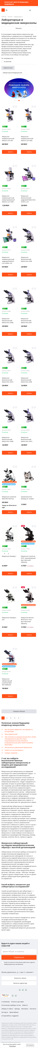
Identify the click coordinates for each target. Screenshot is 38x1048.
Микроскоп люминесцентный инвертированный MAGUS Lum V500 (8, 199)
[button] (15, 100)
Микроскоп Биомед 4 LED (9, 618)
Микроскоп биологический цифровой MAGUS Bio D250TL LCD (28, 199)
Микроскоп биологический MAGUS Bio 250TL (7, 380)
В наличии (7, 61)
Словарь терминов (11, 753)
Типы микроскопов (11, 734)
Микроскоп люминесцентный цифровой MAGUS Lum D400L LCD (8, 260)
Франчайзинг (14, 1012)
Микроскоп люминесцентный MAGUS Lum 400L (27, 138)
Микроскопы (18, 16)
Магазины (24, 1009)
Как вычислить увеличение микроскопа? (18, 747)
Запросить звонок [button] (20, 978)
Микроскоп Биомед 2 (9, 556)
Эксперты (4, 1012)
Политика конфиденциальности (10, 1042)
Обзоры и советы (7, 1009)
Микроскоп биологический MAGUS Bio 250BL (8, 320)
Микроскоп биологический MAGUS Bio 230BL (8, 439)
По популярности (7, 58)
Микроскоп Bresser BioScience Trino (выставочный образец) (27, 620)
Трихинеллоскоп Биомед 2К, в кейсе (27, 498)
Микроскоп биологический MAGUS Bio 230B (26, 380)
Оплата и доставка (17, 1002)
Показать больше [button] (19, 711)
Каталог (10, 16)
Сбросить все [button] (8, 68)
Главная (3, 16)
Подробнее (12, 1046)
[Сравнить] (16, 106)
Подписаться (19, 957)
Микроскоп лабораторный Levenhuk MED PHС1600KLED (7, 682)
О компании (5, 1002)
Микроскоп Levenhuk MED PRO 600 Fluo (9, 498)
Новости (25, 1005)
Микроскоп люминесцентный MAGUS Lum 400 (8, 138)
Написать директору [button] (20, 983)
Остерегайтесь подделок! (10, 1016)
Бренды (17, 1009)
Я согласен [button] (30, 1045)
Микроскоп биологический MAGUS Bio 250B (26, 259)
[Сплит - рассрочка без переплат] (5, 126)
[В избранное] (14, 106)
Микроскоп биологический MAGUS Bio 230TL (26, 439)
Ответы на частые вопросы (14, 750)
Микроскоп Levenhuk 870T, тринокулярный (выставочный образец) (28, 559)
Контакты (33, 1009)
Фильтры (18, 28)
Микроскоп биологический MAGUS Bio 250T (26, 320)
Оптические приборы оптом (11, 1005)
